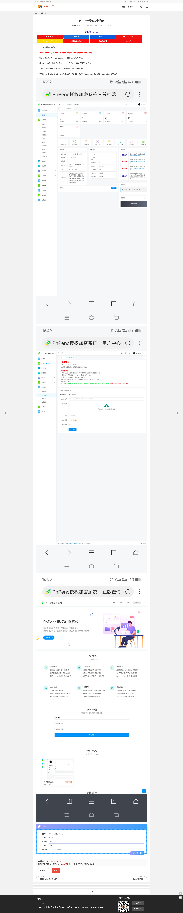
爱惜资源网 (128, 1)
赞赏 (57, 870)
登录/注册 (145, 1)
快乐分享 (43, 903)
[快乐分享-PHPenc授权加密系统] (46, 8)
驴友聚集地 (103, 41)
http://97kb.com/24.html (53, 861)
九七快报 (75, 25)
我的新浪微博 (138, 909)
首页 (123, 7)
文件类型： (44, 841)
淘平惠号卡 (137, 1)
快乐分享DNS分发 (50, 41)
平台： (46, 845)
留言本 (130, 7)
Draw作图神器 (138, 878)
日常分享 (42, 13)
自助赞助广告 (91, 32)
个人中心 (139, 7)
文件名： (45, 834)
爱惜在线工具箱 (76, 41)
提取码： (45, 849)
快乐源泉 (129, 41)
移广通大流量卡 (129, 36)
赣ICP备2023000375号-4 (63, 907)
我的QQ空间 (138, 903)
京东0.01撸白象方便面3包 (48, 878)
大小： (46, 838)
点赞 (43, 870)
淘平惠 (76, 36)
